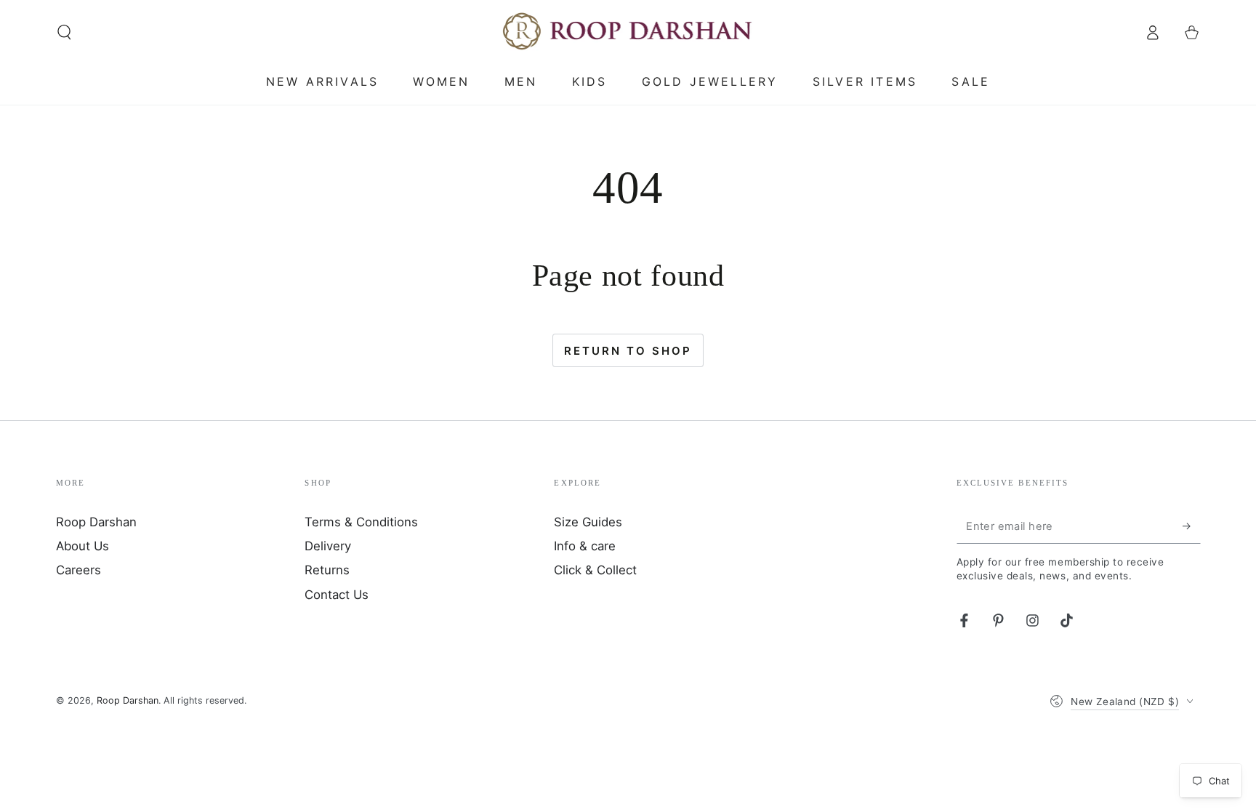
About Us (82, 546)
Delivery (328, 546)
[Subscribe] (1191, 526)
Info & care (585, 546)
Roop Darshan (96, 522)
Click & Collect (595, 570)
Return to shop (628, 351)
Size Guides (588, 522)
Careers (78, 570)
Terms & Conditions (361, 522)
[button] (64, 32)
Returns (327, 570)
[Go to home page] (628, 32)
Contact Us (337, 594)
